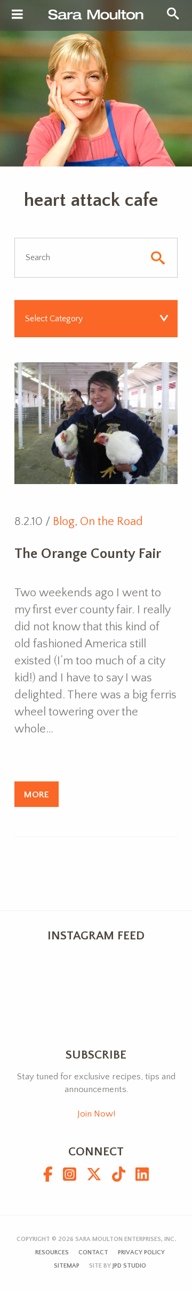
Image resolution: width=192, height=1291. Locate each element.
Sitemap (66, 1265)
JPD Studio (129, 1265)
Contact (93, 1252)
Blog (64, 521)
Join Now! (96, 1114)
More (36, 794)
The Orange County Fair (87, 554)
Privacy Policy (141, 1252)
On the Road (111, 521)
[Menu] (17, 15)
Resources (52, 1252)
